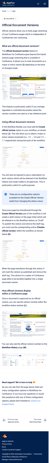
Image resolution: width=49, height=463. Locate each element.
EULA (4, 447)
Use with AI (10, 19)
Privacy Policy (7, 444)
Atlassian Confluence (19, 457)
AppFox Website (8, 441)
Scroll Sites (6, 457)
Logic (14, 11)
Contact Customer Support (11, 450)
